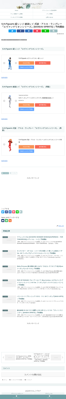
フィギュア (5, 173)
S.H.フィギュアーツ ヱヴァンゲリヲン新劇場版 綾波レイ (36, 98)
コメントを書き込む (33, 374)
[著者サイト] (2, 220)
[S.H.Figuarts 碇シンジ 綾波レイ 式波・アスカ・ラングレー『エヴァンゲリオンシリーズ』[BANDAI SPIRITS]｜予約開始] (29, 30)
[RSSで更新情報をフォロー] (10, 220)
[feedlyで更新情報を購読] (6, 220)
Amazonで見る (26, 63)
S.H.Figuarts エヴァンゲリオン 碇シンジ (31, 58)
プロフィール (48, 393)
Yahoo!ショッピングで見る (26, 67)
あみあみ (4, 77)
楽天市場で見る (42, 63)
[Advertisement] (33, 191)
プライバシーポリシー (17, 393)
